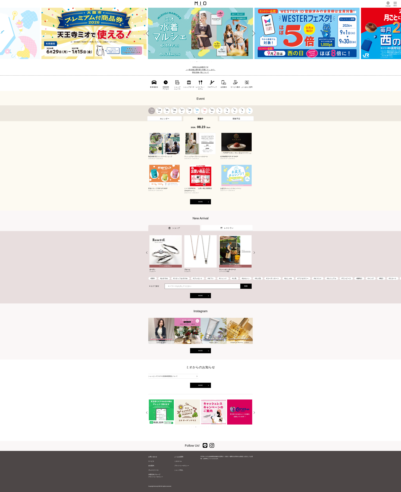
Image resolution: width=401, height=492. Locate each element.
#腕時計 (359, 278)
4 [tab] (197, 62)
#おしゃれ (288, 278)
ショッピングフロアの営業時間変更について (163, 376)
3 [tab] (195, 62)
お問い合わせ (152, 457)
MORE (200, 202)
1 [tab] (191, 62)
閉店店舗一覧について (200, 72)
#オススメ (317, 278)
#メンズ (371, 278)
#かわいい (245, 278)
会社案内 (151, 465)
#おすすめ (164, 278)
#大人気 (258, 278)
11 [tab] (211, 62)
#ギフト (211, 278)
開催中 (200, 119)
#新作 (152, 278)
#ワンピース (346, 278)
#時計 (381, 278)
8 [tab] (205, 62)
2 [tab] (193, 62)
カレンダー (164, 119)
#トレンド (223, 278)
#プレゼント (197, 278)
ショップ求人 (178, 470)
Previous (149, 33)
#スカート (392, 278)
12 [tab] (212, 427)
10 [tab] (209, 62)
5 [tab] (199, 62)
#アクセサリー (302, 278)
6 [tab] (201, 62)
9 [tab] (207, 62)
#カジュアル (331, 278)
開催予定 (236, 119)
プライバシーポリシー (181, 465)
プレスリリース (153, 470)
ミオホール (178, 461)
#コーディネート (272, 278)
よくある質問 (178, 457)
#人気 (234, 278)
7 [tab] (203, 62)
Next (252, 33)
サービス (151, 461)
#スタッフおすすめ (180, 278)
